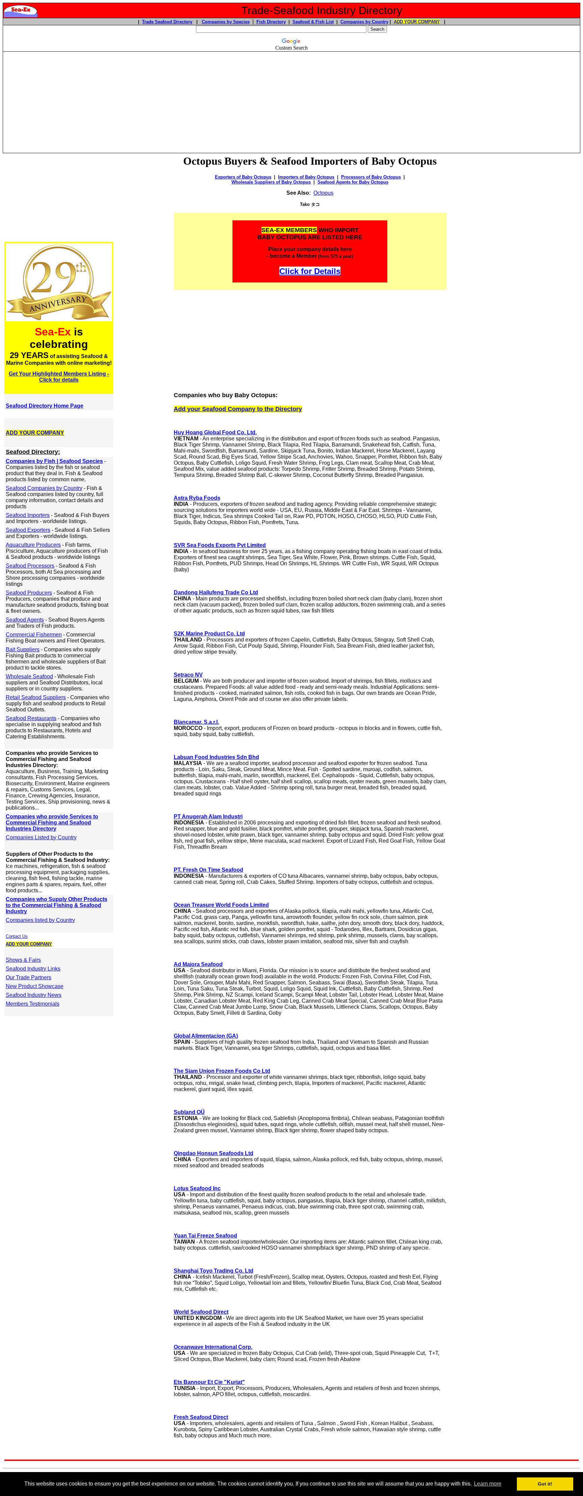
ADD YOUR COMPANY (417, 21)
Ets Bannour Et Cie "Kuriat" (209, 1382)
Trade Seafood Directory (167, 21)
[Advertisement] (291, 99)
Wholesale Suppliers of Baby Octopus (271, 182)
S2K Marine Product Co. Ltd (209, 633)
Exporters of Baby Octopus (243, 177)
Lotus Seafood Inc (197, 1188)
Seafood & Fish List (313, 21)
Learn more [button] (487, 1484)
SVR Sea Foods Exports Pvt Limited (220, 545)
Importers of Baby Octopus (306, 177)
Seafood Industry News (33, 995)
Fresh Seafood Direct (201, 1417)
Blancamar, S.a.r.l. (196, 722)
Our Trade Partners (28, 977)
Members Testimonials (32, 1004)
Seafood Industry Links (33, 969)
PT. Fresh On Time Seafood (208, 870)
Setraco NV (188, 675)
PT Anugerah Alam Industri (208, 816)
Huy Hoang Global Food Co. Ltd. (215, 432)
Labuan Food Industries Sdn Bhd (216, 757)
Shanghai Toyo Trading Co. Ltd (213, 1271)
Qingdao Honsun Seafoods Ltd (213, 1153)
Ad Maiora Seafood (198, 964)
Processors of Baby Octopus (371, 177)
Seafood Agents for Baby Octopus (352, 182)
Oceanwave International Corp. (213, 1347)
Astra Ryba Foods (197, 498)
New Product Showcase (34, 986)
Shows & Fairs (23, 960)
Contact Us (17, 936)
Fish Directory (271, 21)
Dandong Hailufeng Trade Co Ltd (216, 592)
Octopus (323, 193)
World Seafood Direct (201, 1312)
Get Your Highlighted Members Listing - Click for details (59, 377)
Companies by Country (364, 21)
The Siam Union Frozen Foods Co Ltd (222, 1071)
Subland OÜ (189, 1112)
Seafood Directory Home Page (44, 406)
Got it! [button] (545, 1484)
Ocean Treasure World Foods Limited (221, 905)
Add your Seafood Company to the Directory (238, 409)
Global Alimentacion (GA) (206, 1036)
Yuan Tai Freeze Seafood (205, 1236)
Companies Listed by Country (41, 837)
